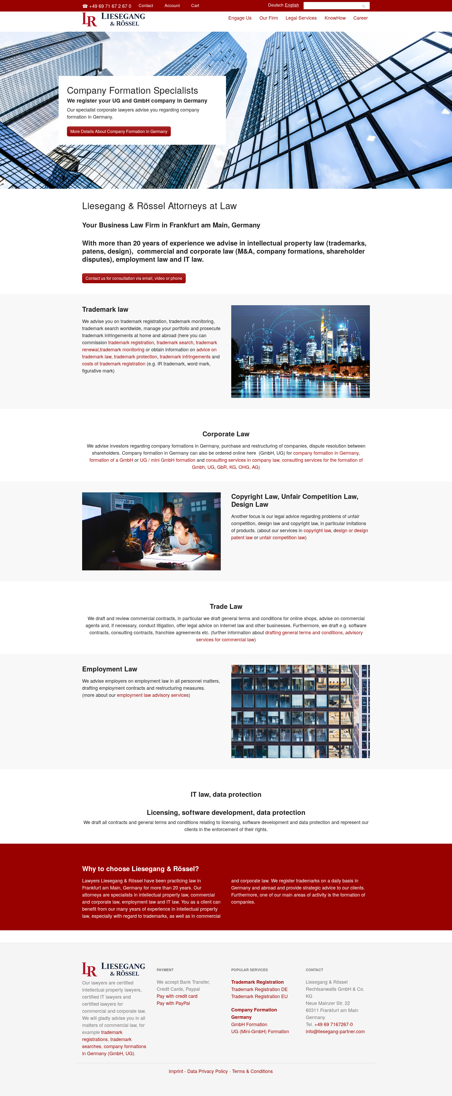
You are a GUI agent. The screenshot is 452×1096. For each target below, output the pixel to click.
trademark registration (131, 342)
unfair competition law (282, 537)
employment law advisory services (153, 694)
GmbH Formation (249, 1024)
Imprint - (178, 1070)
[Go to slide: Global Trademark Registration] (217, 182)
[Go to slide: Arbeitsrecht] (235, 182)
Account (172, 5)
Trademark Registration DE (259, 989)
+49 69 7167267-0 (333, 1024)
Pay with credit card (177, 995)
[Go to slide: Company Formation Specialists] (207, 181)
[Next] (447, 105)
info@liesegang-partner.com (335, 1031)
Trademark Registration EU (259, 996)
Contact (146, 5)
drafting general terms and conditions (304, 632)
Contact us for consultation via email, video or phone (134, 278)
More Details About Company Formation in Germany (118, 131)
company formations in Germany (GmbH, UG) (114, 1049)
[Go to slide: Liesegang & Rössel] (245, 182)
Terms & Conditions (252, 1070)
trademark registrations (102, 1035)
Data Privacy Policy (207, 1070)
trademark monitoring (122, 349)
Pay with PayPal (173, 1002)
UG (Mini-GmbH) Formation (260, 1031)
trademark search (175, 342)
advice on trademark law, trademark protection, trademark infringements (149, 353)
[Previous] (5, 105)
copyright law (317, 530)
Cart (195, 5)
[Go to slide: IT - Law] (226, 182)
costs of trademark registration (113, 363)
